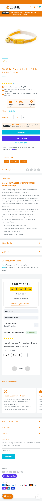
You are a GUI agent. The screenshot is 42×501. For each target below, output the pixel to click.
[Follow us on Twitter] (7, 472)
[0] (38, 7)
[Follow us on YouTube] (18, 472)
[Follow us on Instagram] (10, 472)
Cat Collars (14, 161)
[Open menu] (3, 7)
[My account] (34, 7)
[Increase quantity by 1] (23, 117)
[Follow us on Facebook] (3, 472)
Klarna (4, 265)
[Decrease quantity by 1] (11, 117)
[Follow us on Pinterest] (14, 472)
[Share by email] (38, 169)
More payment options (21, 142)
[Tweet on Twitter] (35, 169)
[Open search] (31, 7)
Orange (23, 161)
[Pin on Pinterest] (31, 169)
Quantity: (5, 117)
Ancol (4, 77)
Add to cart (21, 132)
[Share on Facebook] (27, 169)
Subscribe (8, 456)
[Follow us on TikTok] (22, 472)
